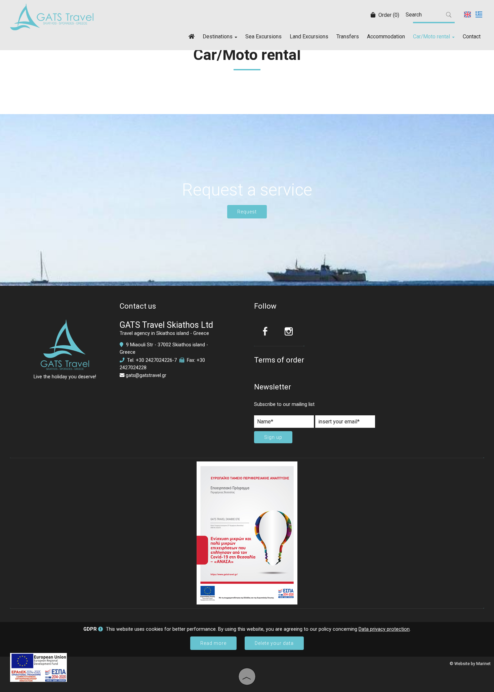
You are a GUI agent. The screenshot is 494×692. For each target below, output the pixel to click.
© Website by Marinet (470, 663)
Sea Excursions (263, 36)
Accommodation (386, 36)
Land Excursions (309, 36)
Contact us (138, 306)
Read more (213, 643)
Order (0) (388, 15)
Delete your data (274, 643)
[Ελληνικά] (479, 14)
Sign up (273, 437)
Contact (472, 36)
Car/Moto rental (432, 36)
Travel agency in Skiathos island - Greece (164, 333)
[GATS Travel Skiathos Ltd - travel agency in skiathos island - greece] (51, 16)
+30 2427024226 (154, 360)
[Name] (284, 423)
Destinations (218, 36)
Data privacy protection (384, 629)
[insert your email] (345, 423)
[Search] (449, 15)
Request (247, 211)
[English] (468, 14)
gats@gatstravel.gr (146, 375)
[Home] (192, 36)
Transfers (347, 36)
